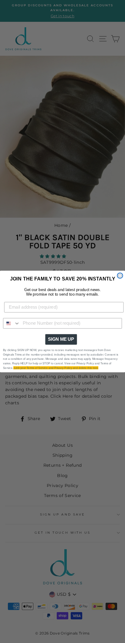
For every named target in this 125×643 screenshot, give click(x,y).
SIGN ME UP (61, 339)
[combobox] (11, 323)
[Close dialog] (120, 275)
